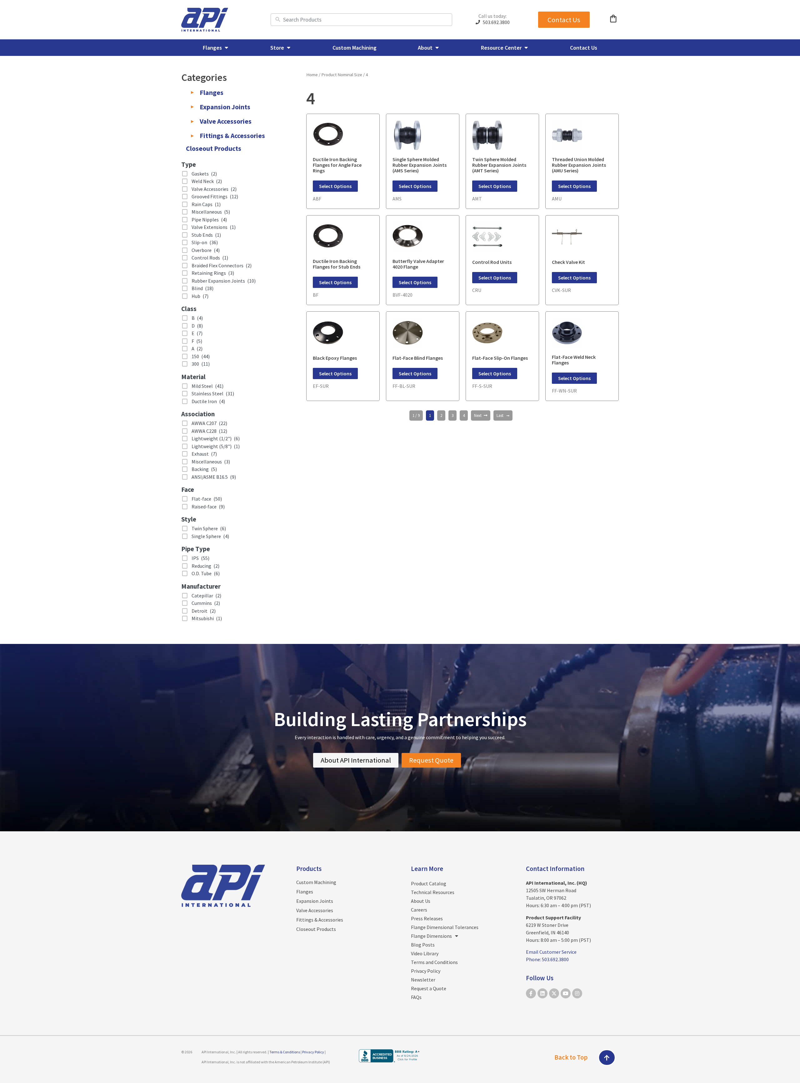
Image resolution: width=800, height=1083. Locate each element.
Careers (419, 910)
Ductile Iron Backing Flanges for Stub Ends (336, 264)
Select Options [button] (335, 186)
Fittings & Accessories (319, 920)
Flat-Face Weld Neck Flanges (574, 360)
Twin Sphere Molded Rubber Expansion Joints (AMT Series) (499, 165)
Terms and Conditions (434, 962)
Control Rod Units (492, 262)
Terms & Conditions (284, 1052)
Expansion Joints (314, 901)
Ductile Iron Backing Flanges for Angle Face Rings (337, 165)
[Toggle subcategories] (192, 92)
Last (500, 415)
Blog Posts (423, 945)
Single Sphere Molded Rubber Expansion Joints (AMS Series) (419, 165)
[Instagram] (577, 993)
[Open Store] (288, 47)
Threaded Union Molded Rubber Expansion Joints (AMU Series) (579, 165)
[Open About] (437, 47)
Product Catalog (428, 883)
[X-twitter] (554, 993)
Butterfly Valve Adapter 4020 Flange (418, 264)
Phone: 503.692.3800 (547, 959)
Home (312, 74)
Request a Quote (428, 988)
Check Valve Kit (568, 262)
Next (478, 415)
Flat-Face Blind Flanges (417, 358)
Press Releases (427, 918)
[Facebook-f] (531, 993)
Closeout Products (316, 929)
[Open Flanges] (226, 47)
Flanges (304, 891)
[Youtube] (566, 993)
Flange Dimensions (431, 936)
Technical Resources (432, 892)
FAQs (416, 997)
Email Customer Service (551, 952)
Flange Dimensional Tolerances (444, 927)
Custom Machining (316, 882)
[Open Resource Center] (526, 47)
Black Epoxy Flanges (335, 358)
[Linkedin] (543, 993)
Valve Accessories (314, 910)
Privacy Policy (425, 971)
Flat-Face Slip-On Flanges (500, 358)
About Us (420, 901)
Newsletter (423, 980)
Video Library (424, 953)
